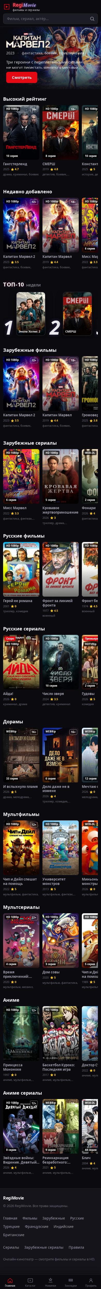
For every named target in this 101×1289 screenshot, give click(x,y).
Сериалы (11, 1247)
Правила (76, 1247)
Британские (13, 1234)
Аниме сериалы (22, 1093)
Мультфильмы (21, 814)
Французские (36, 1226)
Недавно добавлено (27, 191)
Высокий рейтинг (25, 99)
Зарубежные (53, 1218)
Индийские (64, 1226)
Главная (10, 1218)
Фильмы (30, 1218)
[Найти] (92, 19)
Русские (77, 1218)
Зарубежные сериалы (30, 443)
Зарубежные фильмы (29, 350)
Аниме (11, 1000)
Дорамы (13, 721)
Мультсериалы (21, 907)
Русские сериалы (24, 629)
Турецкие (11, 1226)
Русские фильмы (24, 536)
